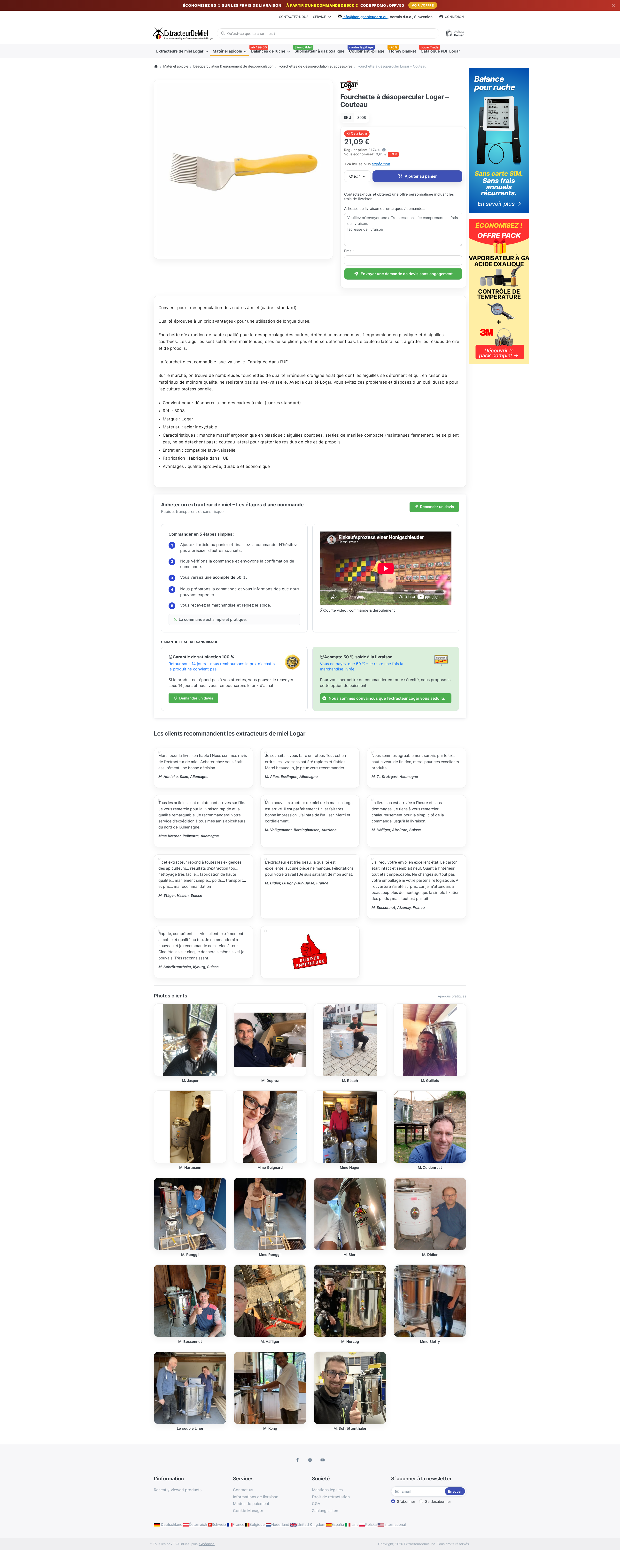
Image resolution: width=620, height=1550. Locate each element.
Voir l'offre (423, 5)
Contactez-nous (293, 17)
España (338, 1524)
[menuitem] (182, 51)
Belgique (257, 1524)
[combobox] (328, 33)
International (395, 1524)
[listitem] (243, 169)
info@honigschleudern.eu (365, 17)
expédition (381, 164)
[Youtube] (322, 1460)
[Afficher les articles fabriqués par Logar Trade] (349, 85)
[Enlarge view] (243, 169)
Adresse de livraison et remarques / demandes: (384, 208)
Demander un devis (437, 506)
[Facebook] (297, 1460)
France (238, 1524)
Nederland (280, 1524)
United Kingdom (311, 1524)
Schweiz (219, 1524)
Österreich (198, 1524)
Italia (354, 1524)
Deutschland (171, 1524)
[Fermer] (613, 5)
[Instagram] (310, 1460)
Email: (349, 251)
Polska (371, 1524)
